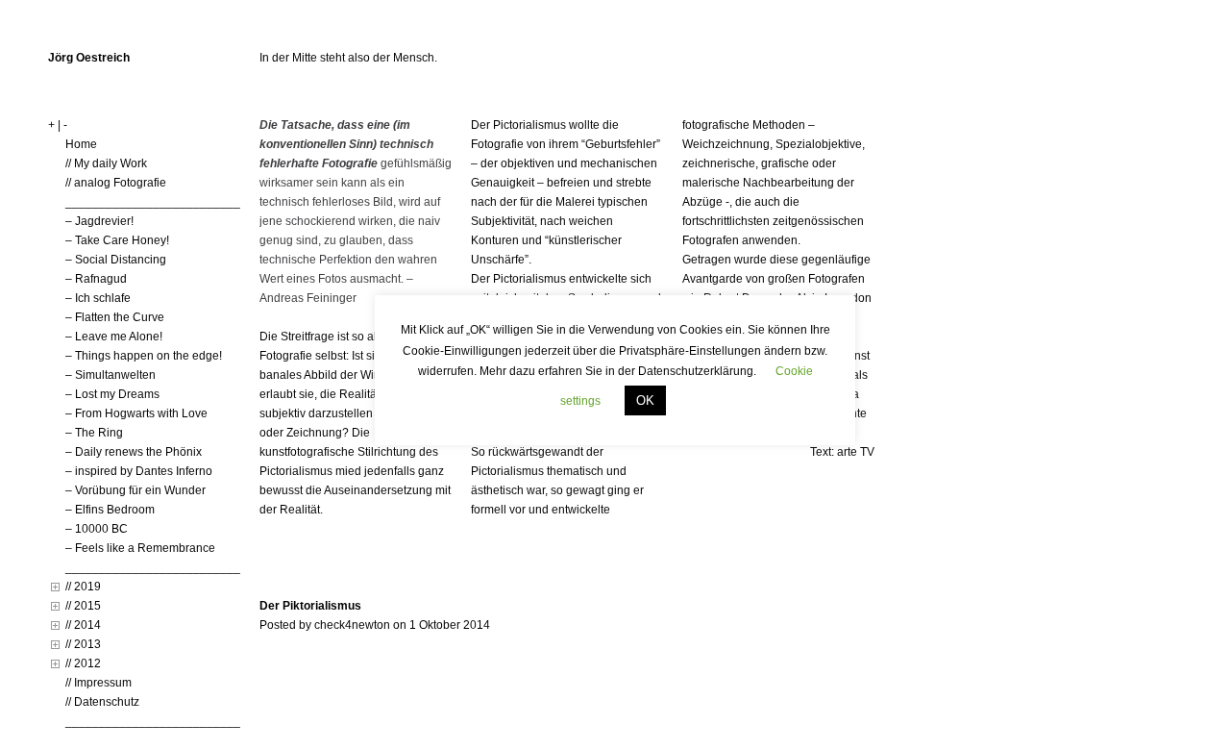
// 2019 (83, 586)
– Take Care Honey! (117, 240)
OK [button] (645, 400)
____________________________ (159, 202)
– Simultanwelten (110, 375)
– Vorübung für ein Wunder (135, 490)
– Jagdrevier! (99, 221)
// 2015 (83, 605)
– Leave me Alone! (113, 336)
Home (81, 144)
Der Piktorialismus (310, 605)
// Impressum (98, 682)
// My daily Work (106, 163)
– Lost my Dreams (112, 394)
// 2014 (83, 625)
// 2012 (83, 663)
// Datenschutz (102, 702)
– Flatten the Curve (114, 317)
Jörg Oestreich (89, 57)
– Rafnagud (96, 279)
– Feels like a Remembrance (140, 548)
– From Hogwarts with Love (136, 413)
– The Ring (94, 432)
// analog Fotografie (115, 182)
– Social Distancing (115, 259)
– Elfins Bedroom (110, 509)
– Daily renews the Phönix (133, 452)
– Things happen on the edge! (143, 355)
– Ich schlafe (98, 298)
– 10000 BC (96, 529)
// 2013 (83, 644)
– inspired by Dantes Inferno (138, 471)
